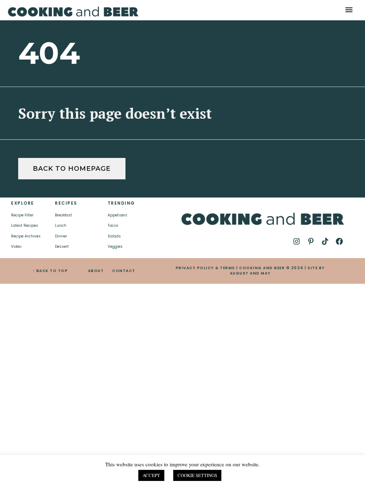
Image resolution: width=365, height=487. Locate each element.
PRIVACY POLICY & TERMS (205, 268)
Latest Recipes (24, 225)
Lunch (60, 225)
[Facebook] (339, 241)
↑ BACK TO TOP (50, 270)
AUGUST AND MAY (250, 273)
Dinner (61, 236)
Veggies (115, 246)
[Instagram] (297, 241)
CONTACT (123, 270)
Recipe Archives (26, 236)
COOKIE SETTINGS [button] (197, 475)
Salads (114, 236)
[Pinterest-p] (311, 241)
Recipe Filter (22, 215)
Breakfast (63, 215)
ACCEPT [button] (151, 475)
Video (16, 246)
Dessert (62, 246)
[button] (349, 9)
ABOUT (96, 270)
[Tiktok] (325, 241)
